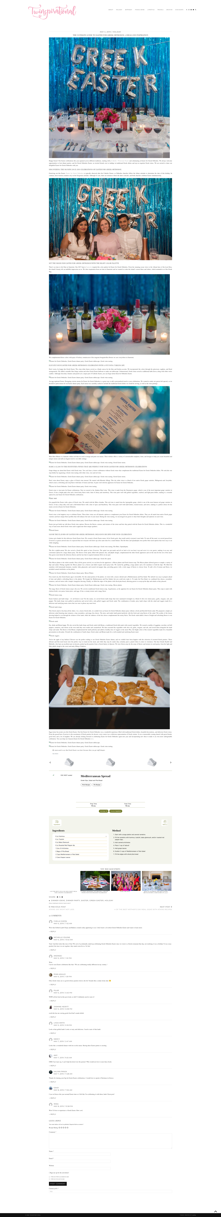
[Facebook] (191, 9)
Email (51, 1158)
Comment (52, 1132)
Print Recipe (86, 785)
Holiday (119, 9)
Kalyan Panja (60, 1072)
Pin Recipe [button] (97, 785)
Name (51, 1151)
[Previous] (50, 762)
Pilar (56, 990)
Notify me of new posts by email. (58, 1179)
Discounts (179, 9)
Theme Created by (188, 1215)
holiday (117, 32)
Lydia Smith (59, 1023)
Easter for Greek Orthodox (74, 173)
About (110, 9)
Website (51, 1165)
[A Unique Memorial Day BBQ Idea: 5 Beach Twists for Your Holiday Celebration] (95, 881)
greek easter (96, 900)
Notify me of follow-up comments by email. (60, 1176)
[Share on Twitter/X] (60, 897)
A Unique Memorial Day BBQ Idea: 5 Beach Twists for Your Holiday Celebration (94, 892)
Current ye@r (54, 1188)
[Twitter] (186, 9)
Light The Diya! (125, 891)
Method (165, 824)
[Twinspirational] (53, 11)
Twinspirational (35, 1215)
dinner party (73, 900)
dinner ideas (58, 900)
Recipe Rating (53, 1128)
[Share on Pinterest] (62, 897)
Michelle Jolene (62, 937)
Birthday (128, 9)
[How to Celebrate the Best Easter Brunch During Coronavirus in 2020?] (156, 881)
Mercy (57, 1039)
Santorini (89, 267)
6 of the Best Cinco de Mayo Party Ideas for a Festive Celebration (63, 892)
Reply (53, 931)
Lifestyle (151, 9)
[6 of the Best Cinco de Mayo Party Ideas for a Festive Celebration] (64, 881)
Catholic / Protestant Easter (120, 161)
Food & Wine (140, 9)
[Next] (170, 762)
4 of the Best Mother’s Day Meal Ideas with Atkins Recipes (143, 908)
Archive (169, 9)
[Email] (193, 9)
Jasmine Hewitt (61, 1007)
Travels (160, 9)
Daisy (56, 1088)
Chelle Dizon (60, 921)
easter (84, 900)
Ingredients (57, 824)
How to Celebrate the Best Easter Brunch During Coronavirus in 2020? (156, 892)
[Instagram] (189, 9)
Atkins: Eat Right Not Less (61, 908)
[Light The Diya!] (126, 881)
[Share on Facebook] (57, 897)
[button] (106, 836)
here (92, 739)
